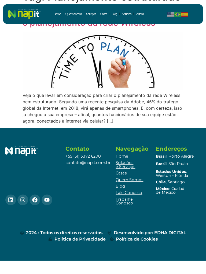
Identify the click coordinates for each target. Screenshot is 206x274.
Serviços (91, 14)
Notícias (126, 14)
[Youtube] (47, 200)
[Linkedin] (10, 200)
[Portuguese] (177, 14)
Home (57, 14)
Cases (103, 14)
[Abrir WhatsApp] (193, 260)
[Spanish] (184, 14)
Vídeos (140, 14)
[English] (170, 14)
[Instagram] (22, 200)
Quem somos (73, 14)
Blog (114, 14)
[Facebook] (35, 200)
